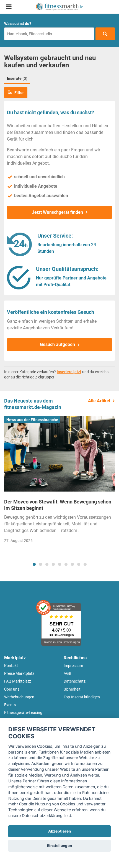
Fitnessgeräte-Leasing (23, 712)
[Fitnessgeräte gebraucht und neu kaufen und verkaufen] (59, 7)
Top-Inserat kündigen (82, 697)
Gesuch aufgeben (57, 344)
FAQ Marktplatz (17, 681)
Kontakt (11, 665)
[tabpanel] (59, 481)
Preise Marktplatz (19, 673)
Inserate (17, 78)
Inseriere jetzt (69, 372)
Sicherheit (72, 689)
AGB (67, 673)
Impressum (73, 665)
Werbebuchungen (19, 697)
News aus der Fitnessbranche (32, 420)
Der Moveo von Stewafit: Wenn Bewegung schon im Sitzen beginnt (57, 505)
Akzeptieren (59, 831)
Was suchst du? (17, 23)
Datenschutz (75, 681)
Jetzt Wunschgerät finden (57, 212)
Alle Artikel (99, 400)
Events (10, 705)
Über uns (11, 689)
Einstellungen (59, 845)
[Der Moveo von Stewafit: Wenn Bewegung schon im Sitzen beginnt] (59, 454)
